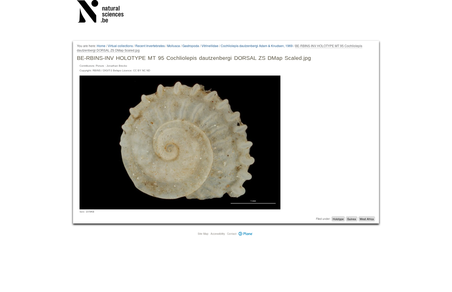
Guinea (351, 219)
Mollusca (173, 45)
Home (101, 45)
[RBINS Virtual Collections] (103, 12)
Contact (231, 234)
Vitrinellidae (209, 45)
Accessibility (218, 234)
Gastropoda (190, 45)
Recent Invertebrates (150, 45)
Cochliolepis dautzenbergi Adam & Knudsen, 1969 (257, 45)
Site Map (203, 234)
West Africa (367, 219)
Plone (245, 234)
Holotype (338, 219)
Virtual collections (120, 45)
